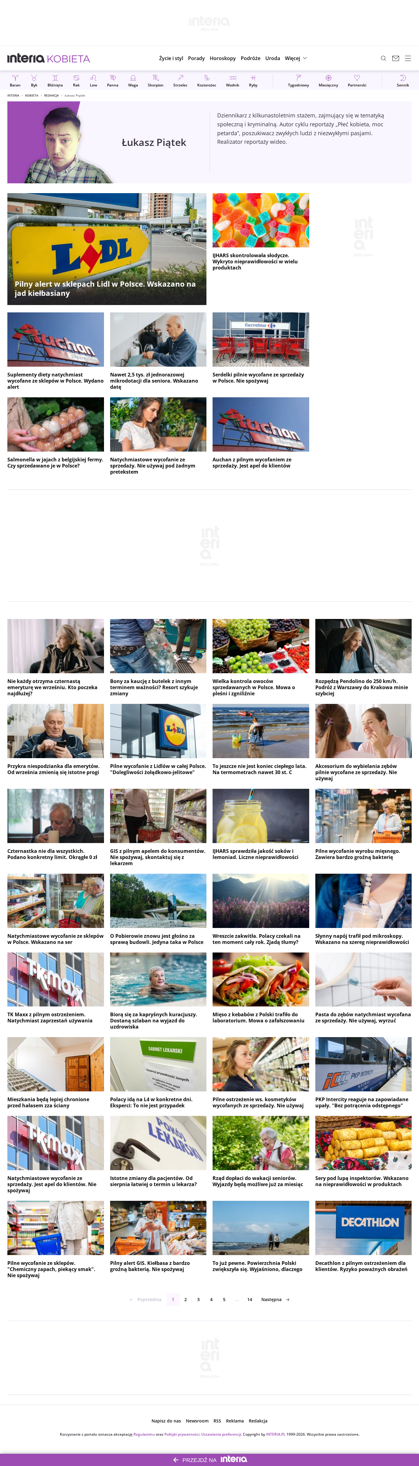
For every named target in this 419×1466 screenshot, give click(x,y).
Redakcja (51, 95)
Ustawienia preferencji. (221, 1434)
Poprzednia (149, 1299)
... (237, 1299)
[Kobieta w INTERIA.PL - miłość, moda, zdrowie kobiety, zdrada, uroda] (69, 58)
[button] (222, 58)
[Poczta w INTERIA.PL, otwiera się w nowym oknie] (396, 58)
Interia (13, 95)
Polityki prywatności (181, 1434)
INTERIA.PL (276, 1434)
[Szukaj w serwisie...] (383, 58)
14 (249, 1299)
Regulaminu (144, 1434)
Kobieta (31, 95)
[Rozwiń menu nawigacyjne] (408, 58)
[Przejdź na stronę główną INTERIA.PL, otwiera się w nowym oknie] (26, 58)
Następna (271, 1299)
